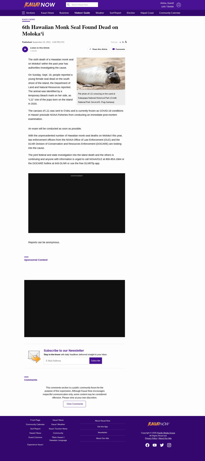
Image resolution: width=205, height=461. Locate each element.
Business (64, 13)
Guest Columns (35, 437)
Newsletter (102, 432)
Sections (30, 13)
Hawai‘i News (35, 433)
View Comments (75, 404)
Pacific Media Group (166, 433)
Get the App (102, 426)
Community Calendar (169, 13)
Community (58, 433)
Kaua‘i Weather (58, 424)
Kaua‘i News (47, 13)
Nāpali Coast (147, 13)
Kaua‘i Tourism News (58, 429)
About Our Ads (102, 438)
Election (131, 13)
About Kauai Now (102, 421)
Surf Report (115, 13)
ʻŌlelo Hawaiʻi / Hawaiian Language (58, 438)
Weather (100, 13)
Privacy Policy (151, 438)
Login (163, 6)
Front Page (35, 420)
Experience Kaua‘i (35, 444)
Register (170, 6)
